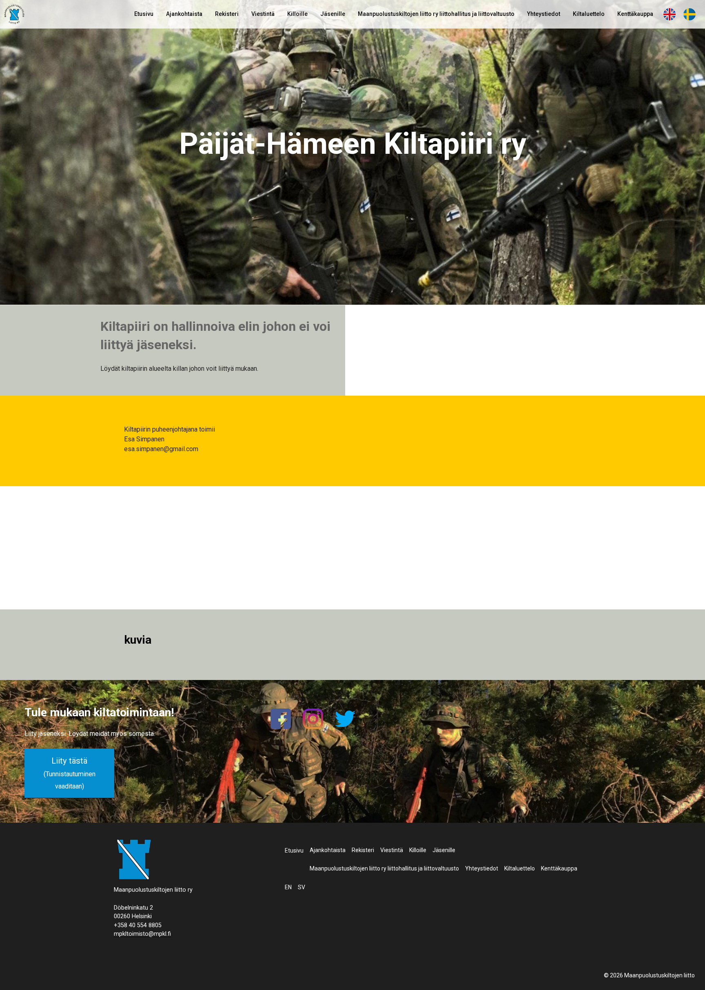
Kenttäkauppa (635, 14)
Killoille (297, 14)
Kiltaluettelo (589, 14)
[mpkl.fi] (14, 15)
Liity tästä (69, 773)
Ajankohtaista (184, 14)
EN (669, 14)
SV (689, 14)
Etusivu (143, 14)
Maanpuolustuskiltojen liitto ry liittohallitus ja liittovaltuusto (436, 14)
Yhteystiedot (543, 14)
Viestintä (263, 14)
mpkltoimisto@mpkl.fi (142, 933)
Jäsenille (332, 14)
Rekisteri (227, 14)
